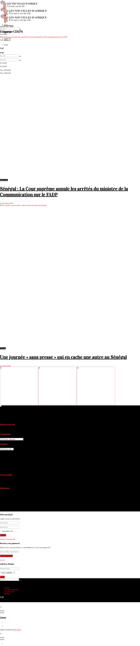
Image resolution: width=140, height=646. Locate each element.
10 (1, 461)
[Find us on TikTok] (3, 597)
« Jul (1, 470)
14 (9, 461)
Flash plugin (16, 630)
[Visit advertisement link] (19, 404)
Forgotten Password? (7, 539)
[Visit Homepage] (24, 23)
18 (3, 463)
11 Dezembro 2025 (6, 203)
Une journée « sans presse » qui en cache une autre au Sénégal (63, 357)
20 (7, 463)
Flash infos (4, 180)
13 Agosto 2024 (5, 366)
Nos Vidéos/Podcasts (11, 590)
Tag (7, 26)
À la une (3, 348)
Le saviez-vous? (9, 592)
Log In (2, 560)
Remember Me (7, 531)
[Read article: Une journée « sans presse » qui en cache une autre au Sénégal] (70, 275)
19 (5, 463)
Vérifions (7, 594)
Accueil (2, 26)
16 (14, 461)
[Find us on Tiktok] (3, 429)
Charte (6, 505)
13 (7, 461)
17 (1, 463)
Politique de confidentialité (13, 507)
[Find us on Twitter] (1, 429)
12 (5, 461)
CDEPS (10, 26)
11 (3, 461)
